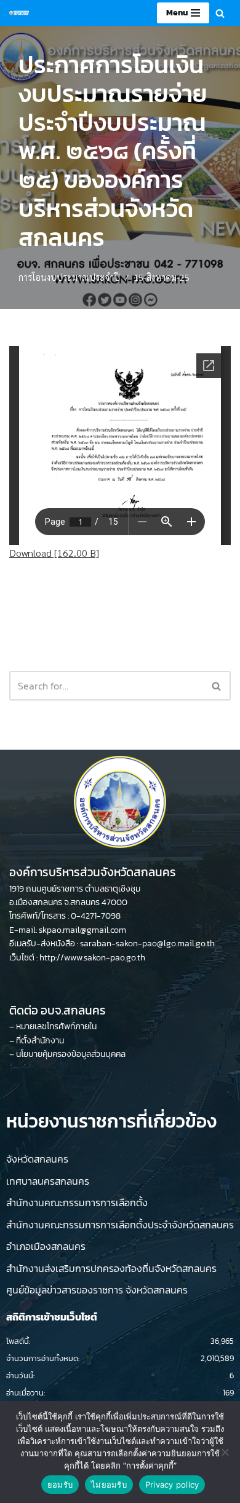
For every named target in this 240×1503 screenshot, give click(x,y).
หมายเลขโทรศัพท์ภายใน (56, 1026)
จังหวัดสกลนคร (37, 1159)
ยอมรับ (60, 1484)
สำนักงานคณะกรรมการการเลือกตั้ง (77, 1202)
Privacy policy (172, 1484)
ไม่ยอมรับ (109, 1484)
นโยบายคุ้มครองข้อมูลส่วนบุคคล (71, 1054)
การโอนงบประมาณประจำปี (69, 277)
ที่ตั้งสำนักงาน (40, 1040)
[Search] (220, 13)
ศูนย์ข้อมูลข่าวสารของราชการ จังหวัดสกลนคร (97, 1289)
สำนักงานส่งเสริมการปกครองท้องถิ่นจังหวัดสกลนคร (111, 1268)
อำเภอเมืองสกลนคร (46, 1246)
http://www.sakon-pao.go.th (92, 957)
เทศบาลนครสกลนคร (47, 1181)
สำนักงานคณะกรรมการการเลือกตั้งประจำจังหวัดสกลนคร (120, 1224)
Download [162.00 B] (54, 552)
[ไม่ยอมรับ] (224, 1452)
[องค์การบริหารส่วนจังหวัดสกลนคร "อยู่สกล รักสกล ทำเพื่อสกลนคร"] (19, 12)
